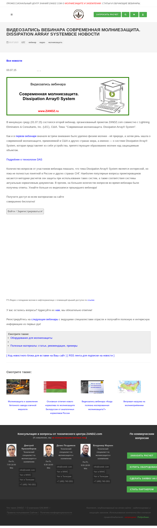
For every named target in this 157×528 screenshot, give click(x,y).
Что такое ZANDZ (15, 508)
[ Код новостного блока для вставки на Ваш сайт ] (36, 355)
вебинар (33, 42)
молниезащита (55, 42)
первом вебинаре (26, 136)
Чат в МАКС (25, 475)
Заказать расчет (141, 455)
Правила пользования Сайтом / (23, 512)
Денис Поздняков (66, 445)
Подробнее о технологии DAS (24, 159)
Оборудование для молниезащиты (31, 337)
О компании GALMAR (37, 508)
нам (57, 310)
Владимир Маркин (103, 445)
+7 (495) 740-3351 (28, 484)
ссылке (91, 300)
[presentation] (3, 395)
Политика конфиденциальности (56, 512)
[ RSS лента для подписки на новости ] (90, 355)
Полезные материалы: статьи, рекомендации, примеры (43, 345)
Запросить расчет (107, 14)
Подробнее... (144, 517)
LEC (23, 42)
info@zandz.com (27, 470)
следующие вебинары (44, 319)
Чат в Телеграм (27, 480)
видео (43, 42)
